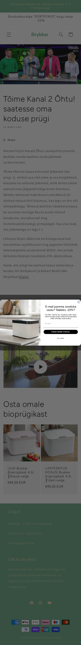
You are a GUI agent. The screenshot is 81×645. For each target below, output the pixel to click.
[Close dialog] (78, 302)
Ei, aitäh (61, 338)
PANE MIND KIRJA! (61, 332)
